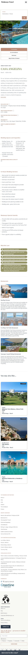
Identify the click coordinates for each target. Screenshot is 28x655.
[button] (26, 2)
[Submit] (24, 17)
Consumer (16, 640)
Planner (4, 640)
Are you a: (3, 639)
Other (23, 640)
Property (10, 640)
